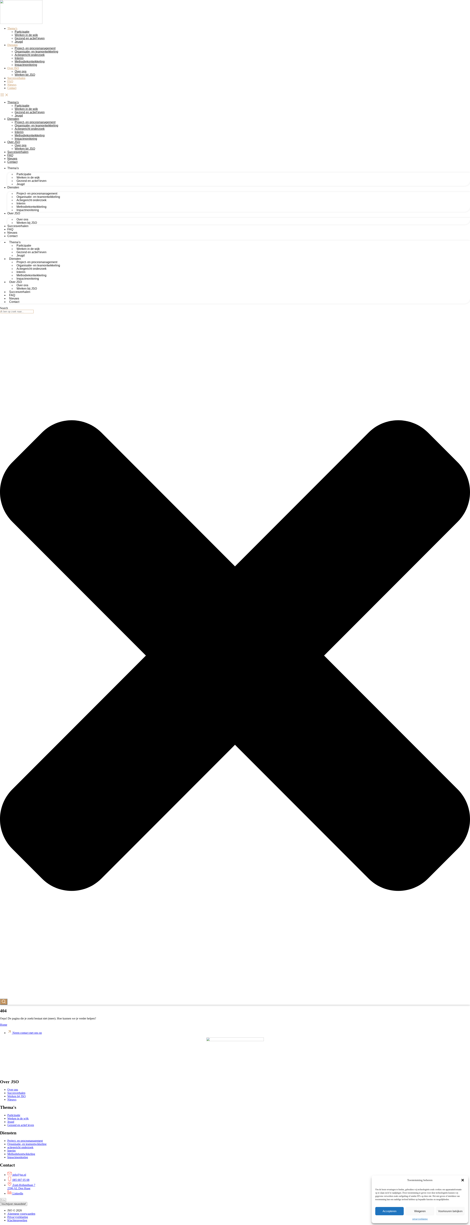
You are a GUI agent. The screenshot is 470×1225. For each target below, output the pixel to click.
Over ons (20, 71)
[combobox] (17, 311)
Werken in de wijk (26, 35)
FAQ (10, 81)
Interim (19, 58)
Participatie (22, 31)
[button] (462, 1180)
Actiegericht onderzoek (30, 54)
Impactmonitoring (26, 64)
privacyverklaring (420, 1219)
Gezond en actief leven (30, 38)
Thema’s (12, 28)
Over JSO (13, 68)
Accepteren (389, 1211)
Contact (11, 88)
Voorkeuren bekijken (450, 1211)
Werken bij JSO (25, 74)
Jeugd (19, 41)
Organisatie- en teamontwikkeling (36, 51)
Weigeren (420, 1211)
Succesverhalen (16, 78)
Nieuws (11, 84)
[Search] (3, 1002)
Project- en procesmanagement (35, 48)
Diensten (12, 45)
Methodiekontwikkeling (30, 61)
